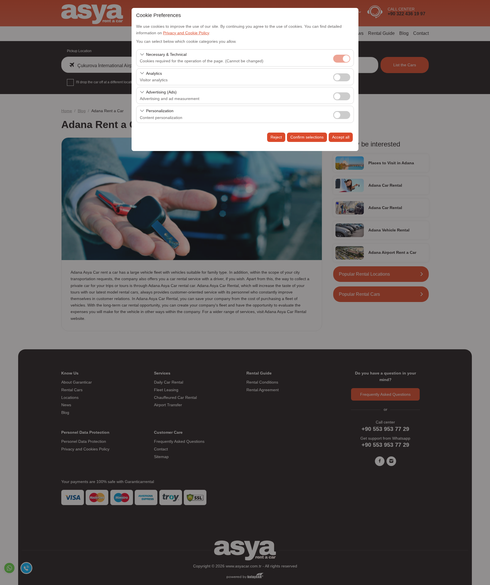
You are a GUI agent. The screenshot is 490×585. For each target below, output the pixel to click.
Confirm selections (307, 137)
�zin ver (341, 77)
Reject (276, 137)
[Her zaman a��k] (341, 58)
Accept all (340, 137)
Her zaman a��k (341, 59)
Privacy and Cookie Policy (186, 33)
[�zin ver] (341, 76)
